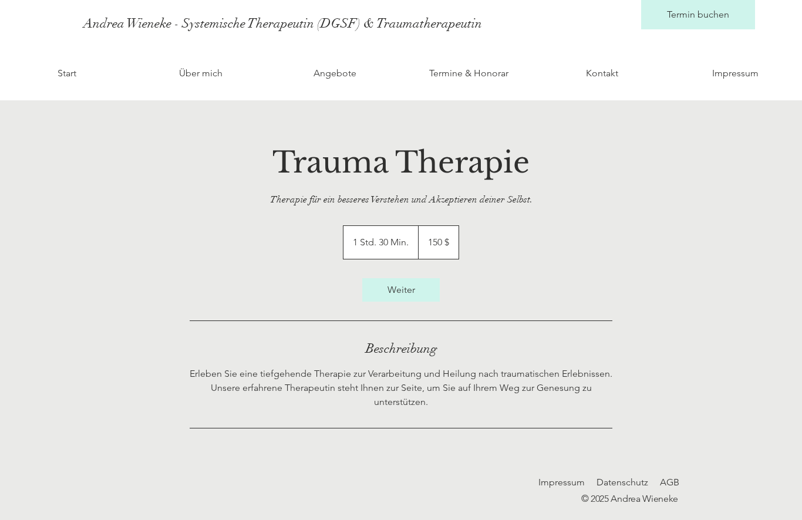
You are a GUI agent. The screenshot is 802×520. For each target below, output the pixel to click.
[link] (401, 290)
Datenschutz (622, 482)
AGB (669, 482)
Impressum (561, 482)
